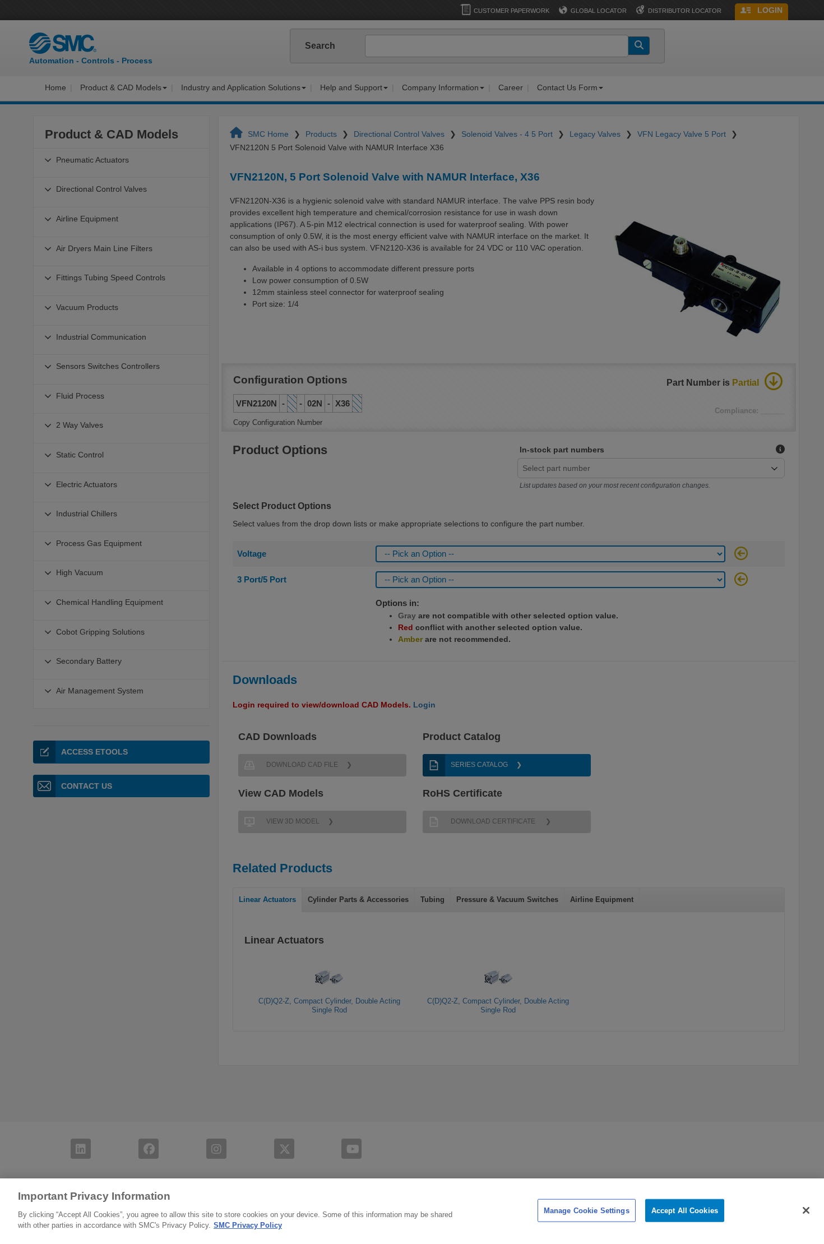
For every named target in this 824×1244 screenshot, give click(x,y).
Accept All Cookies (684, 1210)
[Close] (806, 1210)
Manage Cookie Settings (586, 1210)
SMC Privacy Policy (248, 1225)
